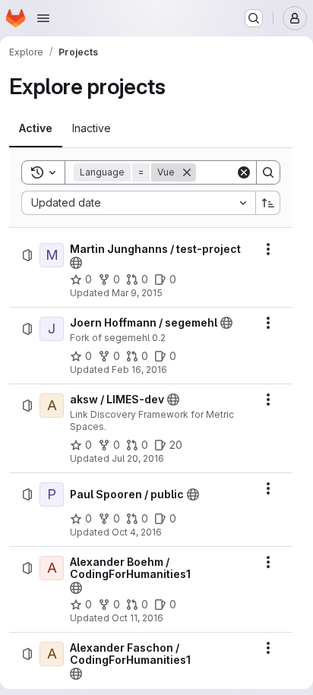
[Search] (268, 172)
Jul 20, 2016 (138, 458)
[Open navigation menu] (43, 18)
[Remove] (187, 172)
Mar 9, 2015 (137, 293)
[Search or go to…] (254, 18)
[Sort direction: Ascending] (268, 203)
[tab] (35, 128)
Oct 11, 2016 (137, 618)
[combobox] (138, 203)
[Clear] (244, 172)
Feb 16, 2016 (139, 369)
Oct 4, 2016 (137, 532)
